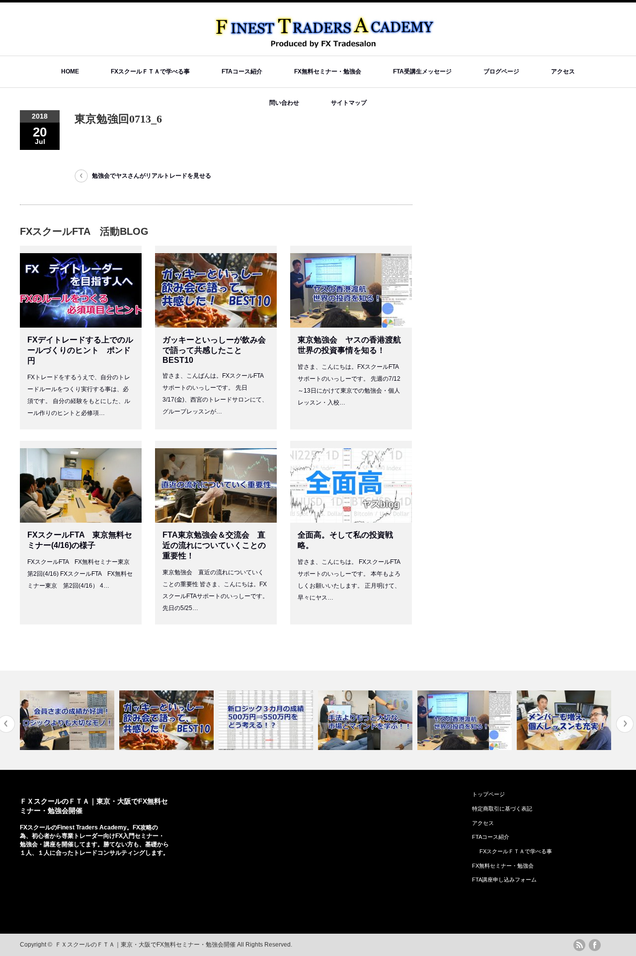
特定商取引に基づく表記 (502, 809)
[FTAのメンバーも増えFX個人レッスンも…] (543, 720)
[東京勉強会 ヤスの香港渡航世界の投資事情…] (444, 720)
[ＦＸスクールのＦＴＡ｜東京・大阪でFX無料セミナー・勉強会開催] (326, 45)
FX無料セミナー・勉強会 (327, 71)
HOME (70, 71)
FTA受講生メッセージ (422, 71)
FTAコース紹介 (242, 71)
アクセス (563, 71)
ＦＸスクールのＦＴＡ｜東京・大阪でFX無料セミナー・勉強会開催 (145, 944)
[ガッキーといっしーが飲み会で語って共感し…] (145, 720)
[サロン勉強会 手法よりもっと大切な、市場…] (344, 720)
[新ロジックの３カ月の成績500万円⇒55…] (245, 720)
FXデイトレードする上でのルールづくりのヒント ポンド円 (80, 350)
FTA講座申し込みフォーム (504, 880)
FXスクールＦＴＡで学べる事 (150, 71)
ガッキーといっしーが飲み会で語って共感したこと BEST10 (214, 350)
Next (625, 724)
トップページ (488, 794)
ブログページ (501, 71)
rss (579, 945)
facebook (595, 945)
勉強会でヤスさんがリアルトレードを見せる (154, 175)
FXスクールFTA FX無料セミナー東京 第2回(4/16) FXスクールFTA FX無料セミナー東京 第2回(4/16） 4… (81, 573)
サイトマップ (349, 102)
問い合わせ (284, 102)
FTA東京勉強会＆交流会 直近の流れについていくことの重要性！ (214, 545)
